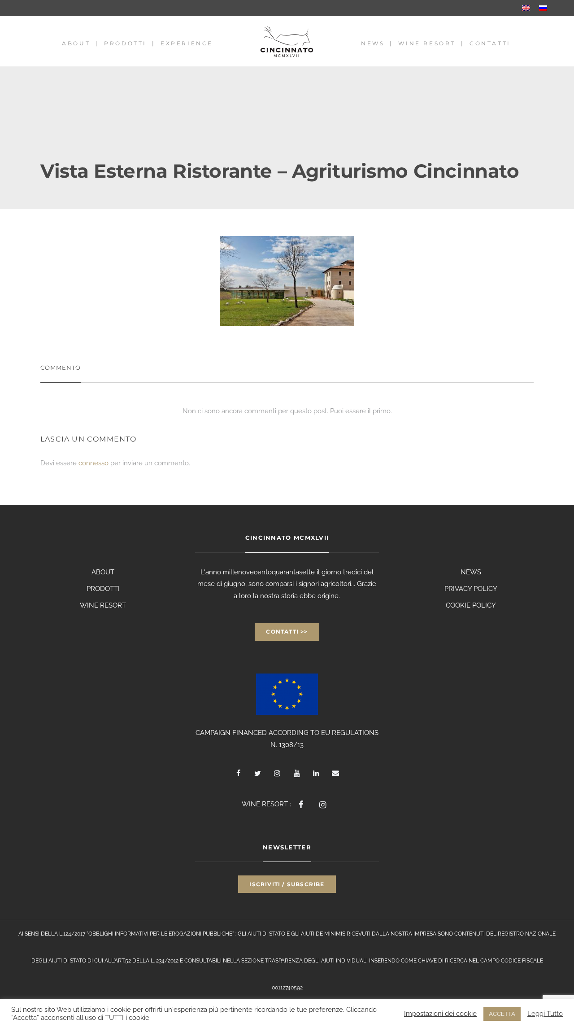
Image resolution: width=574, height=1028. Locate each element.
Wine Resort (427, 43)
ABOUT (102, 572)
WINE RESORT (103, 605)
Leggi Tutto (545, 1013)
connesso (93, 463)
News (372, 43)
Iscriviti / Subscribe (286, 884)
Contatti (490, 43)
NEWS (471, 572)
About (76, 43)
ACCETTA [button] (502, 1014)
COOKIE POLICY (471, 605)
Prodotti (125, 43)
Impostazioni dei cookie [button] (440, 1013)
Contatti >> (287, 631)
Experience (187, 43)
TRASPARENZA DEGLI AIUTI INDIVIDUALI (316, 961)
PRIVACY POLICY (470, 589)
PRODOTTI (103, 589)
